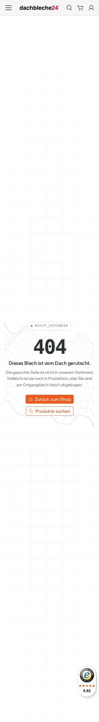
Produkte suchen (52, 411)
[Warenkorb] (80, 7)
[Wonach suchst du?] (69, 7)
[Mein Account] (91, 7)
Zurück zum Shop (53, 399)
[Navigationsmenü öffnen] (8, 7)
